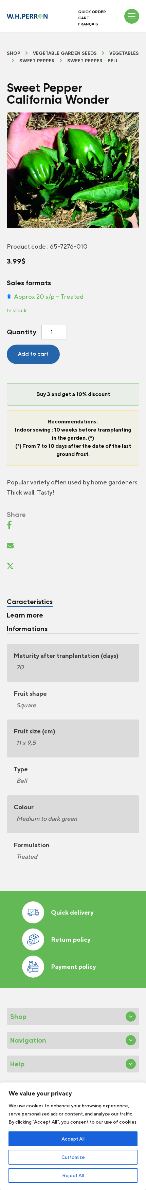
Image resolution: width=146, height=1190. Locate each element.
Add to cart (33, 354)
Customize (73, 1157)
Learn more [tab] (25, 615)
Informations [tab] (27, 628)
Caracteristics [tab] (30, 601)
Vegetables (124, 53)
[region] (73, 1136)
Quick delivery (72, 912)
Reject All (73, 1175)
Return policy (70, 939)
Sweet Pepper (37, 61)
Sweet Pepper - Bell (92, 61)
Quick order (92, 11)
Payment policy (73, 966)
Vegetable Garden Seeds (65, 53)
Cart (83, 18)
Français (88, 24)
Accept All (73, 1139)
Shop (13, 53)
